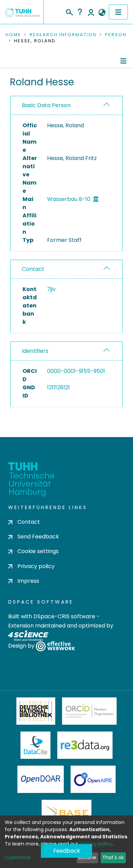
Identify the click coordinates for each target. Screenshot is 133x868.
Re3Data (85, 745)
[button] (102, 13)
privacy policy (95, 843)
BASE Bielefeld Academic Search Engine (66, 813)
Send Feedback (38, 536)
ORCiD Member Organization (89, 711)
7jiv (51, 289)
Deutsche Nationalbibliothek (36, 711)
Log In (91, 12)
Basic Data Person (46, 105)
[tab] (66, 105)
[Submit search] (69, 11)
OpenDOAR (40, 779)
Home (13, 35)
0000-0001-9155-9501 (76, 371)
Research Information (63, 35)
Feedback (66, 851)
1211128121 (58, 387)
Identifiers (35, 351)
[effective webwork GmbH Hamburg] (55, 646)
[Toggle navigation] (118, 11)
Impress (28, 581)
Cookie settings (38, 551)
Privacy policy (36, 566)
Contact (33, 269)
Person (116, 35)
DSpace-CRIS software (64, 616)
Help (80, 12)
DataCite (35, 745)
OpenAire (93, 779)
